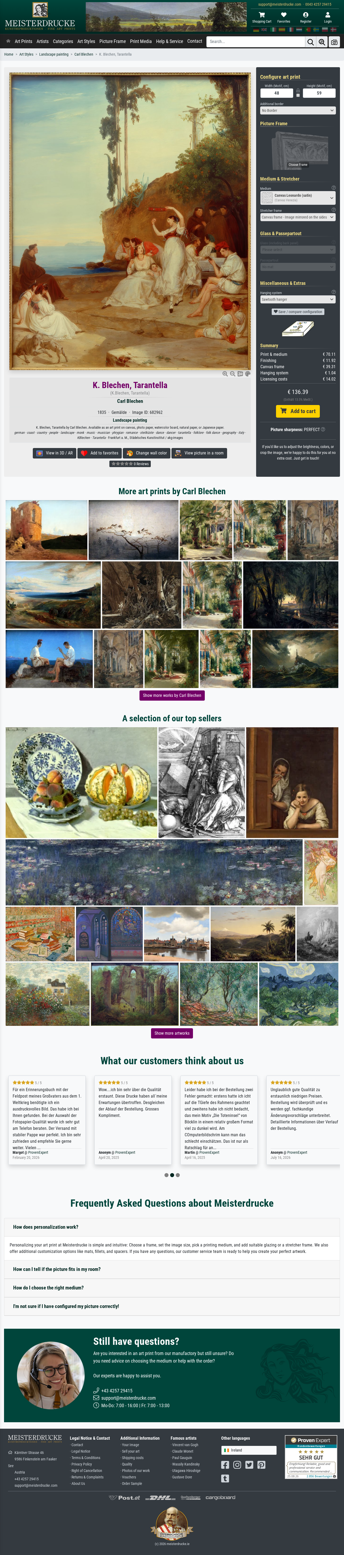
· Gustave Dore (181, 1477)
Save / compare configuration (300, 312)
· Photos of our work (135, 1470)
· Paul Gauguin (181, 1458)
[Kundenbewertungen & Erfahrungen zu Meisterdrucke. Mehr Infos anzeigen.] (311, 1456)
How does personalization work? (45, 1227)
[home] (8, 41)
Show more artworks (172, 1033)
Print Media (141, 41)
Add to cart (301, 411)
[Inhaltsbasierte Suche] (322, 41)
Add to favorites (102, 453)
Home (8, 54)
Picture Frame (112, 41)
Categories (63, 41)
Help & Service (169, 41)
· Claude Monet (182, 1451)
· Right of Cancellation (86, 1470)
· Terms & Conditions (85, 1458)
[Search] (310, 41)
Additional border (272, 104)
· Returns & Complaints (86, 1477)
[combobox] (298, 110)
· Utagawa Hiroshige (185, 1470)
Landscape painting (54, 54)
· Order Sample (131, 1483)
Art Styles (86, 41)
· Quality (126, 1464)
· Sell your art (129, 1451)
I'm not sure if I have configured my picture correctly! (66, 1306)
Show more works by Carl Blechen (172, 695)
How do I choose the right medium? (48, 1288)
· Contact (76, 1445)
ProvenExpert (39, 1152)
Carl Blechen (83, 54)
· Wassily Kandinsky (185, 1464)
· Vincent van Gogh (184, 1445)
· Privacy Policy (81, 1464)
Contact (194, 41)
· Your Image (129, 1445)
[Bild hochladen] (334, 41)
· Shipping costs (132, 1458)
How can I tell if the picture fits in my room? (57, 1269)
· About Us (77, 1483)
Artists (43, 41)
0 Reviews (141, 464)
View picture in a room (202, 453)
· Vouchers (128, 1477)
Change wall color (150, 453)
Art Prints (23, 41)
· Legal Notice (80, 1451)
